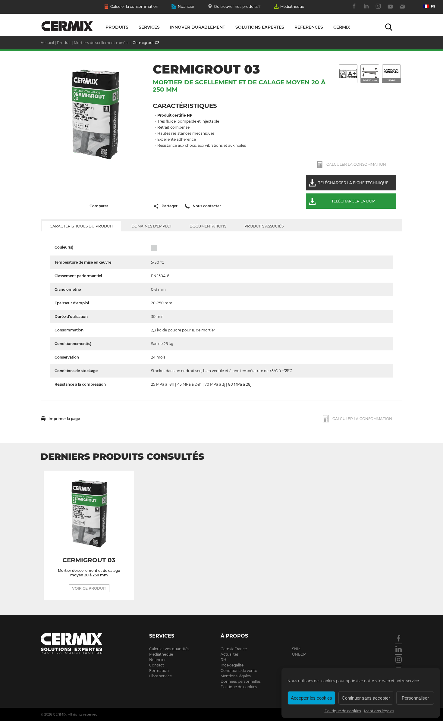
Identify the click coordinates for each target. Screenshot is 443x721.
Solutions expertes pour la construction (67, 26)
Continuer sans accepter (366, 698)
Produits (116, 27)
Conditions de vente (239, 670)
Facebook (354, 9)
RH (223, 659)
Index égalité (232, 665)
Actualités (230, 654)
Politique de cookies (343, 711)
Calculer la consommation (134, 6)
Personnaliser (415, 698)
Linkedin (366, 9)
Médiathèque (292, 6)
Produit (64, 42)
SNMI (297, 649)
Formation (159, 670)
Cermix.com (80, 643)
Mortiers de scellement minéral (102, 42)
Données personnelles (241, 681)
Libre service (160, 676)
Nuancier (186, 6)
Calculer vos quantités (169, 649)
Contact (402, 9)
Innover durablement (197, 27)
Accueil (47, 42)
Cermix (341, 27)
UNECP (299, 654)
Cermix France (234, 649)
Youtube (390, 9)
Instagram (378, 9)
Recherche (389, 27)
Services (149, 27)
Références (308, 27)
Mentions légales (379, 711)
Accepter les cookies (311, 698)
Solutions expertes (259, 27)
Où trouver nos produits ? (237, 6)
